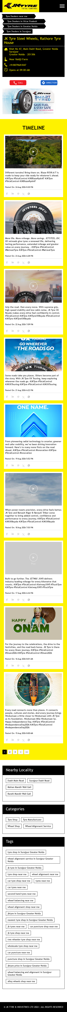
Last (26, 752)
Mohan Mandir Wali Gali (19, 787)
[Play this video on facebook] (33, 153)
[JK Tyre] (20, 6)
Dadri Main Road (16, 780)
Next (20, 752)
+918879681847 (17, 65)
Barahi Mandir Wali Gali (19, 793)
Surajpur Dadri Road (39, 780)
